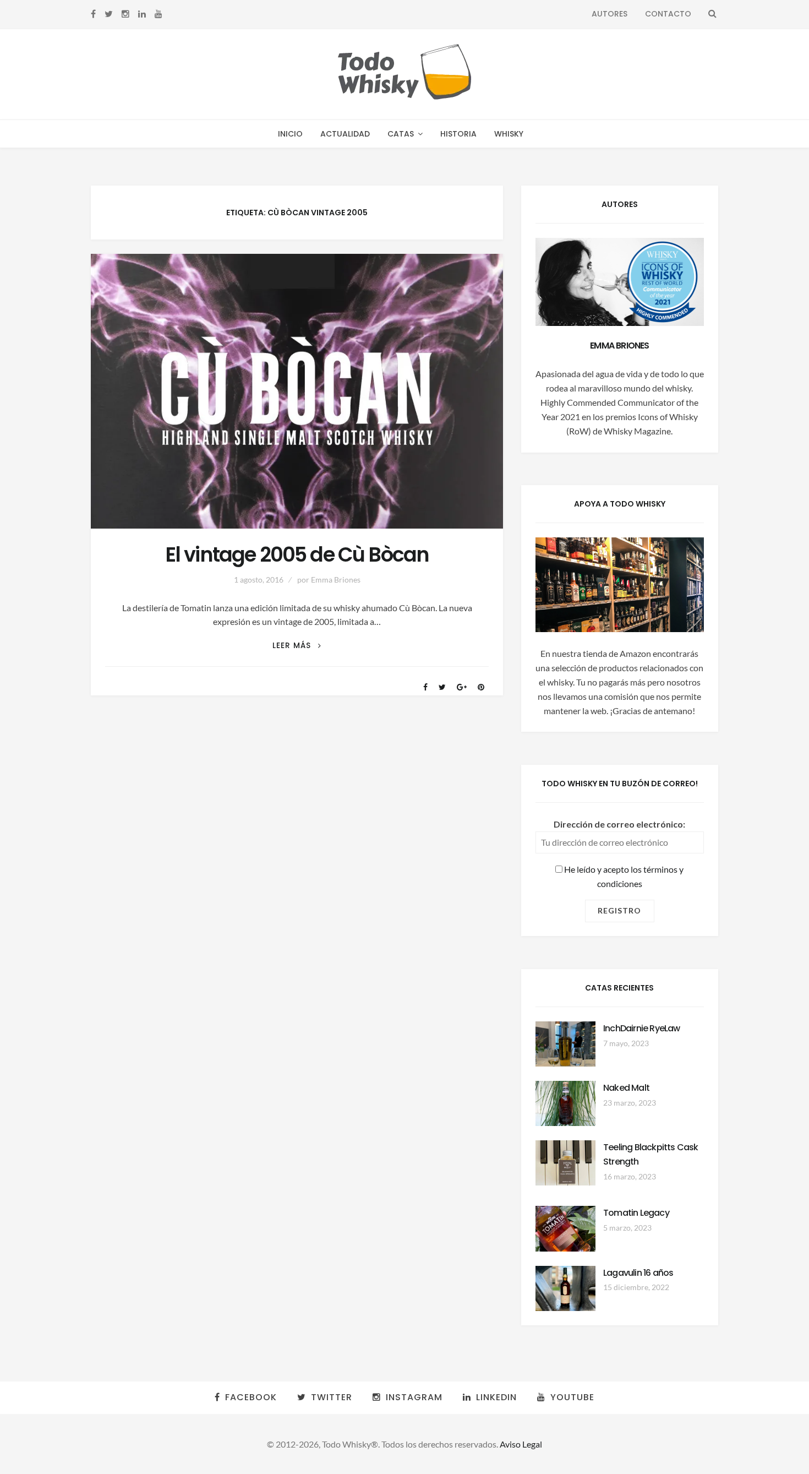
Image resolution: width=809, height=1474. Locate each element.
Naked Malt (626, 1087)
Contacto (668, 13)
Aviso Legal (521, 1444)
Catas (400, 133)
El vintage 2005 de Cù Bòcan (297, 555)
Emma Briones (335, 579)
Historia (458, 133)
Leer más (296, 645)
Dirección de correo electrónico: (619, 824)
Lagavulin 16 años (638, 1272)
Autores (609, 13)
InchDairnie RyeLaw (641, 1028)
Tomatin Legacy (636, 1212)
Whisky (508, 133)
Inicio (290, 133)
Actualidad (345, 133)
